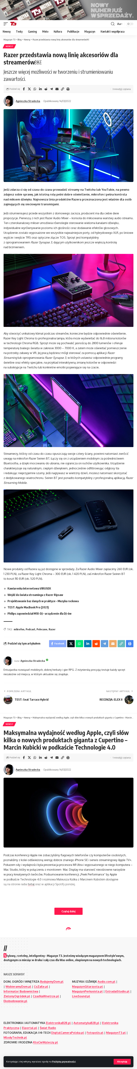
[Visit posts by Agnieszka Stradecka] (9, 101)
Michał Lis (21, 987)
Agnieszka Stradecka (28, 101)
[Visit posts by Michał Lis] (9, 987)
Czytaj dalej (68, 911)
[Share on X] (29, 89)
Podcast (30, 629)
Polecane (42, 629)
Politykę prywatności (64, 1061)
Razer (52, 629)
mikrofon (19, 629)
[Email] (56, 89)
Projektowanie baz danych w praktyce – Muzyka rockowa (43, 601)
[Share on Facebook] (23, 89)
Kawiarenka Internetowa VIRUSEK (29, 588)
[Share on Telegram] (51, 89)
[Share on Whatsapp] (34, 89)
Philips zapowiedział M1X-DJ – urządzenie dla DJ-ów (39, 613)
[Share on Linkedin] (40, 89)
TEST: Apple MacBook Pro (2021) (28, 607)
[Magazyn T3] (13, 24)
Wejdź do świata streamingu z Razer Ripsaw (35, 595)
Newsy (9, 46)
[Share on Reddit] (45, 89)
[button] (122, 1062)
